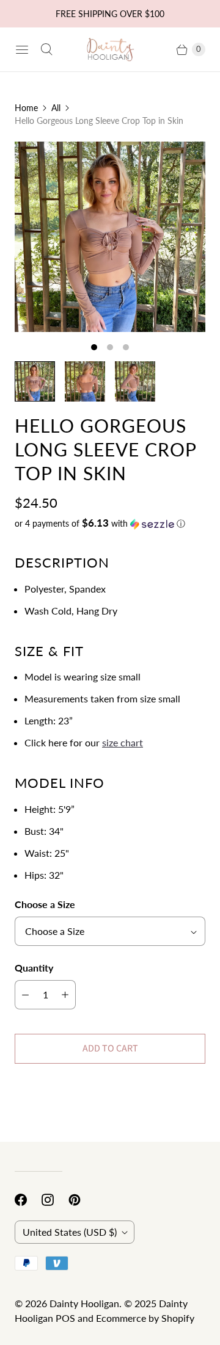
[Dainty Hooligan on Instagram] (55, 1199)
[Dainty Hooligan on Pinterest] (81, 1199)
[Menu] (22, 49)
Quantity (34, 967)
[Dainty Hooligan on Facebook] (28, 1199)
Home (26, 108)
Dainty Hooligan (84, 1303)
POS (65, 1318)
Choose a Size (45, 904)
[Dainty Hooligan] (110, 49)
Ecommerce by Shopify (145, 1318)
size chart (122, 742)
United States (70, 1232)
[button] (110, 523)
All (56, 108)
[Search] (46, 49)
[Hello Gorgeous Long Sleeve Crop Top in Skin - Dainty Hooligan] (110, 237)
